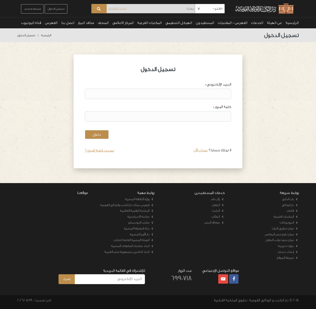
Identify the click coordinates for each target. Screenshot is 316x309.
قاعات (290, 210)
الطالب (215, 216)
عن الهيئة (274, 23)
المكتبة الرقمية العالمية (134, 210)
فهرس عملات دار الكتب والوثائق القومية (124, 205)
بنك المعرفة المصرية (136, 228)
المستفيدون (205, 23)
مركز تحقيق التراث (283, 228)
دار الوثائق (288, 205)
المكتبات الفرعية (149, 23)
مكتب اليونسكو (138, 222)
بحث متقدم (117, 8)
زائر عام (215, 199)
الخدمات (257, 23)
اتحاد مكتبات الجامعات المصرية (130, 246)
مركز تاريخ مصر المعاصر (279, 234)
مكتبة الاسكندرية (138, 216)
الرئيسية (292, 23)
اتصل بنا (67, 23)
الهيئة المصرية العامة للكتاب (131, 240)
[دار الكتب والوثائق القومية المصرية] (264, 8)
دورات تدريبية (286, 246)
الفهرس (51, 23)
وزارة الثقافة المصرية (137, 199)
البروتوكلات (287, 222)
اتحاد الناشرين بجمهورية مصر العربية (126, 252)
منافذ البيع (86, 23)
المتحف (103, 23)
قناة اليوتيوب (31, 23)
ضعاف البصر (212, 222)
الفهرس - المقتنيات (232, 23)
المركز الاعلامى (123, 23)
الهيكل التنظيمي (178, 23)
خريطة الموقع (285, 257)
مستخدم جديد (32, 8)
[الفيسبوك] (234, 279)
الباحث (216, 210)
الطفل (216, 205)
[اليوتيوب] (223, 279)
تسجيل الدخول (56, 8)
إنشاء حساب (285, 252)
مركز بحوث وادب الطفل (279, 240)
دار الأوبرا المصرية (139, 234)
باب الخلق (288, 199)
